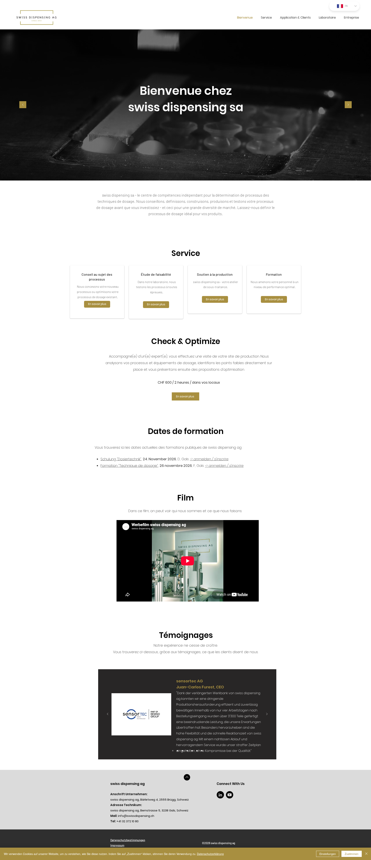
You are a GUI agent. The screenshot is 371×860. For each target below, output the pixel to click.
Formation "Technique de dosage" (129, 465)
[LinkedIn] (220, 794)
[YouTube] (229, 794)
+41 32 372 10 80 (124, 821)
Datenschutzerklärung (210, 854)
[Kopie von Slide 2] (172, 750)
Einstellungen (327, 854)
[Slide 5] (192, 750)
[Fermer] (366, 854)
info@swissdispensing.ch (132, 816)
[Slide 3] (196, 750)
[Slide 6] (182, 750)
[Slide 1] (187, 750)
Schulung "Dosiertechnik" (120, 459)
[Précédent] (22, 105)
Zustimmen (351, 854)
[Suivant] (348, 105)
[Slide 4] (201, 750)
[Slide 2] (177, 750)
